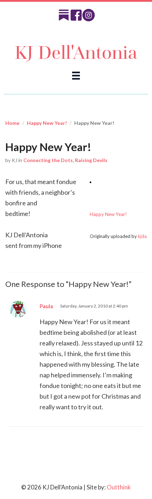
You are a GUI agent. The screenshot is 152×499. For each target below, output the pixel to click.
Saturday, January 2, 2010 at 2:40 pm (94, 306)
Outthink (119, 487)
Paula (46, 306)
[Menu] (76, 75)
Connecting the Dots (48, 160)
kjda (142, 236)
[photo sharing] (90, 181)
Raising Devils (91, 160)
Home (12, 123)
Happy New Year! (47, 123)
